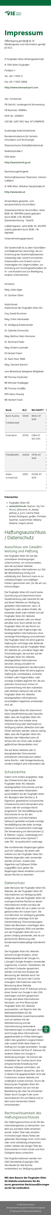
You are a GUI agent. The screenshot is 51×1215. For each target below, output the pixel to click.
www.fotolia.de (17, 506)
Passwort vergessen (37, 1208)
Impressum (16, 1211)
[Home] (13, 13)
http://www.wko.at (15, 192)
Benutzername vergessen (17, 1208)
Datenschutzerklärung (32, 1211)
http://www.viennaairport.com (21, 87)
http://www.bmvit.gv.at (17, 162)
